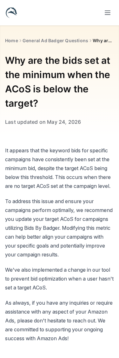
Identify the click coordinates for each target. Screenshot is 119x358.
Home (11, 40)
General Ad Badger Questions (55, 40)
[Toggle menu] (107, 12)
